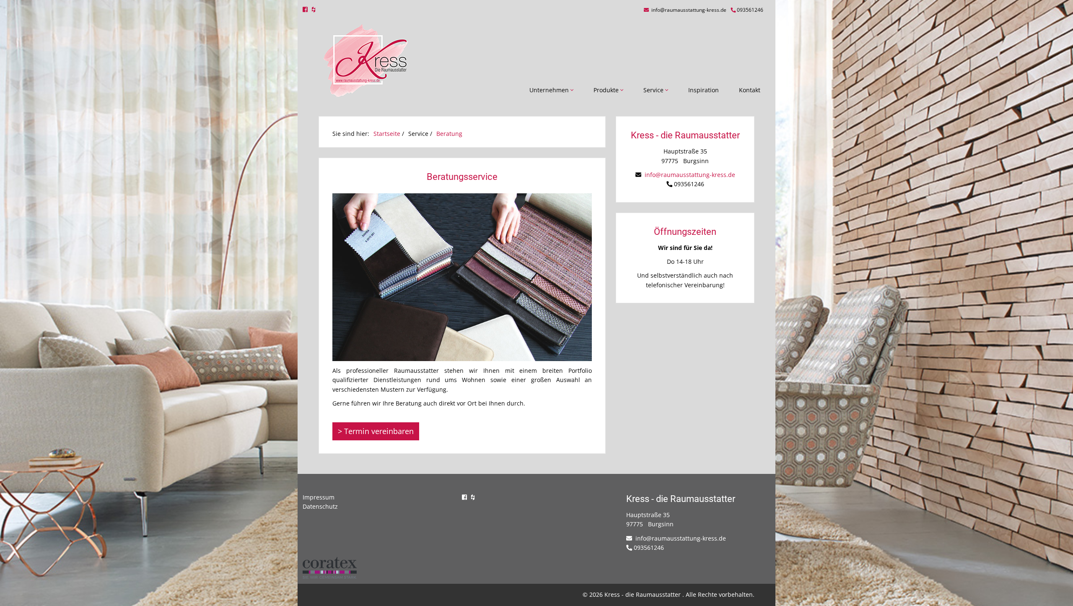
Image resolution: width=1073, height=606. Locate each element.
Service (654, 90)
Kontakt (749, 90)
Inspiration (703, 90)
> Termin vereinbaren (376, 431)
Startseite (386, 134)
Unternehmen (549, 90)
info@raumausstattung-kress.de (688, 9)
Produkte (607, 90)
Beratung (449, 134)
